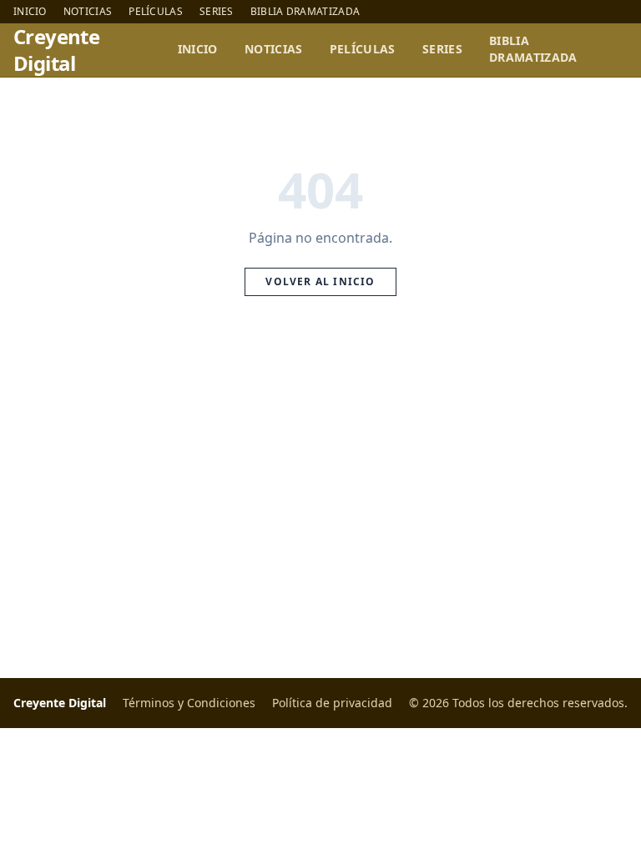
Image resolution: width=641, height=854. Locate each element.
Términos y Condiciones (189, 703)
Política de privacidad (332, 703)
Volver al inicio (320, 281)
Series (216, 11)
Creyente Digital (56, 50)
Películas (156, 11)
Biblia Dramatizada (305, 11)
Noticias (87, 11)
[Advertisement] (320, 506)
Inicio (30, 11)
